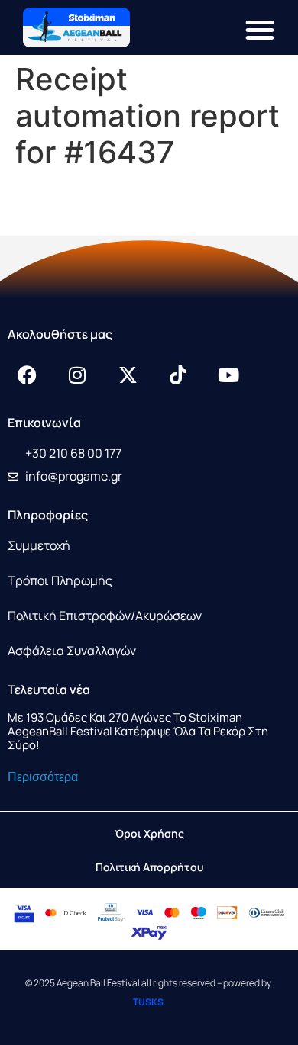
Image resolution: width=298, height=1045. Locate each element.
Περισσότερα (43, 776)
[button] (260, 30)
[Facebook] (27, 374)
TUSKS (148, 1001)
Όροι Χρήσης (149, 833)
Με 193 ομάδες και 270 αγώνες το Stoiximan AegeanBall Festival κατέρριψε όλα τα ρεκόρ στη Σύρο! (138, 731)
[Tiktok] (178, 374)
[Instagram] (77, 374)
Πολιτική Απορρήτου (149, 867)
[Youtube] (228, 374)
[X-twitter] (128, 374)
